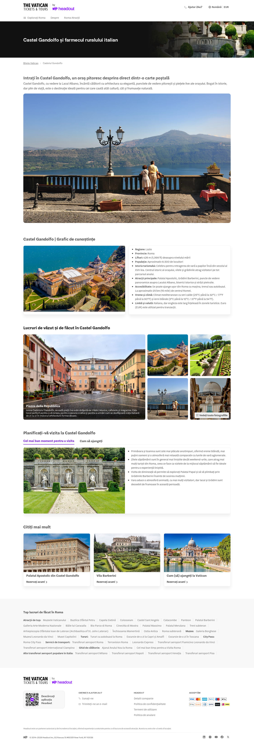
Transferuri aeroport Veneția (164, 653)
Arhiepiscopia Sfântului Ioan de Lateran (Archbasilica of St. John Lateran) (65, 631)
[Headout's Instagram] (210, 737)
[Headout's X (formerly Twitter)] (228, 737)
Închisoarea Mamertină (126, 631)
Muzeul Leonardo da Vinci (38, 636)
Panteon (186, 620)
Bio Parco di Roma (101, 625)
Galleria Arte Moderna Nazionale (42, 625)
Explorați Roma (36, 17)
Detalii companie (143, 698)
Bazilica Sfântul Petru (82, 620)
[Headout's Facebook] (222, 737)
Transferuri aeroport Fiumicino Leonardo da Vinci (186, 642)
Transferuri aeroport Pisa (199, 653)
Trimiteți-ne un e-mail (94, 704)
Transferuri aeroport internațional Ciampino (49, 647)
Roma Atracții (72, 17)
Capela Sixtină (107, 620)
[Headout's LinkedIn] (204, 737)
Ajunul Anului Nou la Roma (117, 647)
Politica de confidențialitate (150, 704)
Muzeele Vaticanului (54, 620)
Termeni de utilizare (145, 709)
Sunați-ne (87, 698)
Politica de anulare (144, 715)
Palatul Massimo (152, 625)
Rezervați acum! (35, 581)
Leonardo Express (142, 642)
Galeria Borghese (206, 631)
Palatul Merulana (175, 625)
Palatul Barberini (205, 620)
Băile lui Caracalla (76, 625)
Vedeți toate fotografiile (213, 415)
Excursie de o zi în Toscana (183, 636)
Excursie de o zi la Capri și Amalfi (145, 636)
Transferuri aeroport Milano (91, 653)
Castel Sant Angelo (148, 620)
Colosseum (126, 620)
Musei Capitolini (67, 636)
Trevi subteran (198, 625)
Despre (55, 17)
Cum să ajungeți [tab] (91, 441)
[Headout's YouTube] (216, 737)
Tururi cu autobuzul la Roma (106, 636)
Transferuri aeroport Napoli (128, 653)
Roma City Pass (32, 642)
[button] (84, 377)
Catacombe (170, 620)
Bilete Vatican (30, 63)
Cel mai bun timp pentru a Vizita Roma (159, 647)
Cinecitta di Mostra (127, 625)
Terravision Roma (118, 642)
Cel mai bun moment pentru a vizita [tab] (48, 441)
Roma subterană (171, 631)
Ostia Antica (151, 631)
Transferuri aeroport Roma (87, 642)
